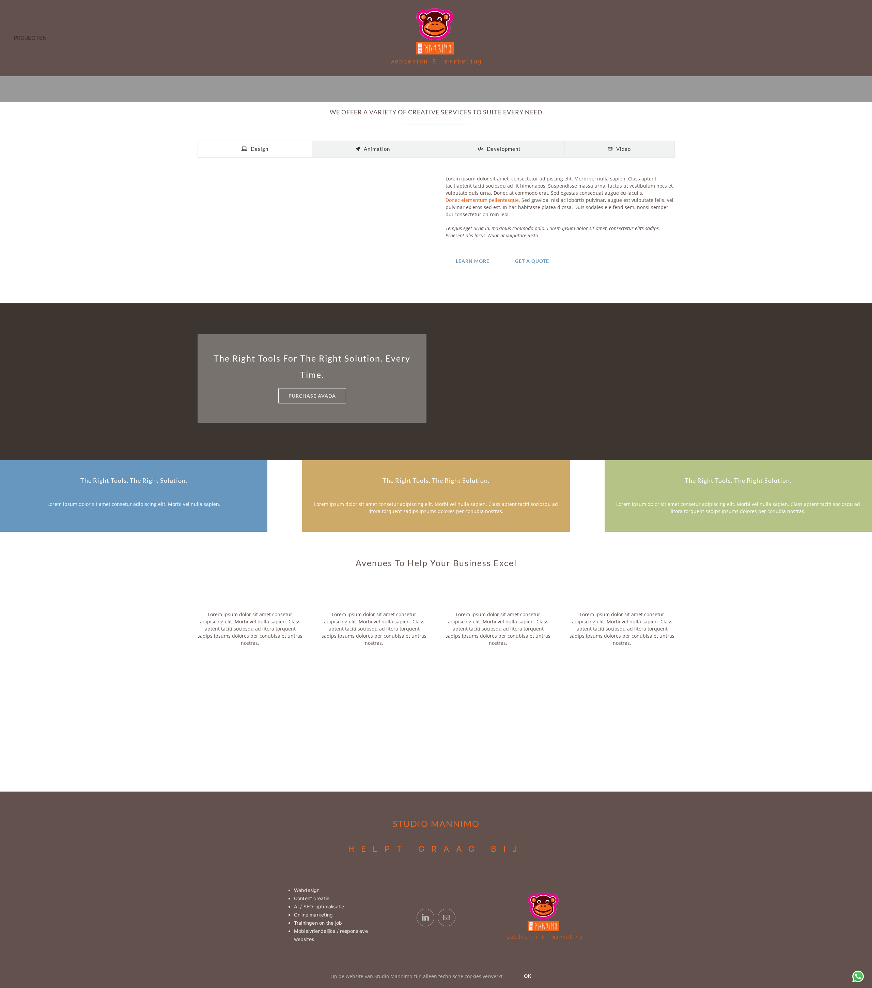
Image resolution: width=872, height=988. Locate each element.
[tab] (255, 149)
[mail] (446, 917)
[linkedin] (425, 917)
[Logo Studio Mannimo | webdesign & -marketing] (436, 9)
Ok (528, 976)
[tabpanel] (436, 223)
